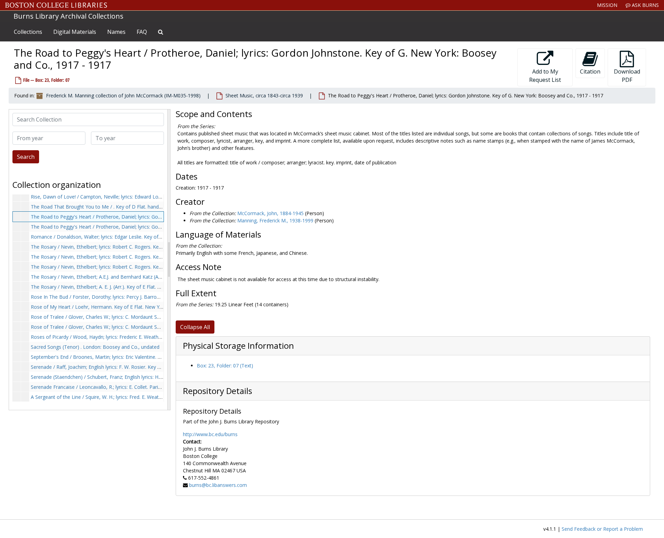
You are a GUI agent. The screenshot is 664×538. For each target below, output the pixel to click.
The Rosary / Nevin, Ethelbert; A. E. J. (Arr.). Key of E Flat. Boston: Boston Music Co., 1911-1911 (137, 287)
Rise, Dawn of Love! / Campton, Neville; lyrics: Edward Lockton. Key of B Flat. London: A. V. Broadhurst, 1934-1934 (159, 196)
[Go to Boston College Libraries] (56, 5)
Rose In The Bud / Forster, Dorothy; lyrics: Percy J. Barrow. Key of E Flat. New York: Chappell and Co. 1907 (149, 297)
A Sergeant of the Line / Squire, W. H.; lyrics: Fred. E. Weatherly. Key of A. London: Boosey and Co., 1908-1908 (153, 397)
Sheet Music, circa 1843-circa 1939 (264, 95)
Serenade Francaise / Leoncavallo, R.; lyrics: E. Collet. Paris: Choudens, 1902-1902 (121, 387)
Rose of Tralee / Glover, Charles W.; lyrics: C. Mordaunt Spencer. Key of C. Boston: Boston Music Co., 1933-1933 (156, 327)
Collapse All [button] (195, 327)
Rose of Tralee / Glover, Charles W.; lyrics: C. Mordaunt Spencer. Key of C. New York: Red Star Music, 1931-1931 (155, 317)
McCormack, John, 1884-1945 (270, 213)
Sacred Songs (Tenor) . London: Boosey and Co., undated (95, 347)
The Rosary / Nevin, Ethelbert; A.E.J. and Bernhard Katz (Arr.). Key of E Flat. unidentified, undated (138, 276)
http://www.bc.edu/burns (210, 434)
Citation (590, 71)
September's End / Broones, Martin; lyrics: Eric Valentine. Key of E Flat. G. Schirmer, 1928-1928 (136, 357)
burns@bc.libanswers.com (218, 485)
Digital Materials (74, 32)
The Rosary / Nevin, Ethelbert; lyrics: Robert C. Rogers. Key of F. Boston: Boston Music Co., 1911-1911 (145, 256)
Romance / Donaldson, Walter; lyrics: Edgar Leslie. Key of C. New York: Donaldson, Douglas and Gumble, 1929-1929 (160, 236)
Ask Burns (644, 5)
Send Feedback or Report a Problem (602, 529)
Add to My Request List (545, 76)
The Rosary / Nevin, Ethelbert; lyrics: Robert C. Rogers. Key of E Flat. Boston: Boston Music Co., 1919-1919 (150, 246)
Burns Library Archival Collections (68, 16)
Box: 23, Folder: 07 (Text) (225, 365)
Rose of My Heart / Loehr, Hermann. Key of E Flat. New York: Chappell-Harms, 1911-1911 (131, 307)
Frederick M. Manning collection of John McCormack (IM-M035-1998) (123, 95)
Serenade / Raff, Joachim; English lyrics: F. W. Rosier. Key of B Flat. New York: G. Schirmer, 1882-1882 (143, 367)
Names (116, 32)
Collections (28, 32)
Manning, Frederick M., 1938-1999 (275, 220)
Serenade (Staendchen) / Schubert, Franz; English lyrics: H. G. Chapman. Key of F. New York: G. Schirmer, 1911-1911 (159, 377)
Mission (607, 5)
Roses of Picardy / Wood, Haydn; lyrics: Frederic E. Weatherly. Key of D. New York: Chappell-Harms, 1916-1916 (154, 337)
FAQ (142, 32)
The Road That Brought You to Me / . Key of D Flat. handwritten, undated (113, 206)
